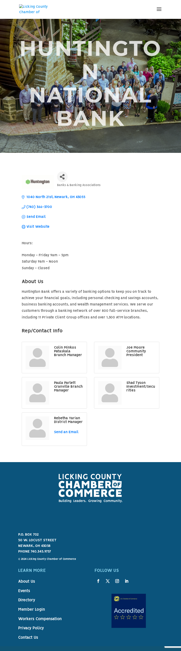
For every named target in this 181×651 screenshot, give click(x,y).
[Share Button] (62, 176)
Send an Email (66, 432)
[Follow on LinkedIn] (126, 581)
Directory (26, 600)
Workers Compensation (40, 619)
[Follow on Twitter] (107, 581)
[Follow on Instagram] (117, 581)
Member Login (31, 610)
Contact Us (28, 638)
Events (24, 591)
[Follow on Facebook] (98, 581)
